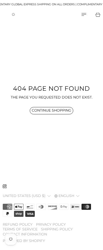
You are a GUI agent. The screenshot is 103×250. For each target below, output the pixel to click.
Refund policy (17, 224)
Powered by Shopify (24, 240)
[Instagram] (5, 186)
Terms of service (20, 229)
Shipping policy (57, 229)
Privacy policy (51, 224)
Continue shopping (51, 110)
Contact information (25, 234)
